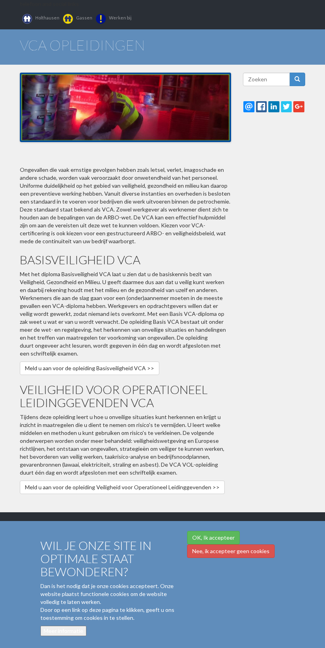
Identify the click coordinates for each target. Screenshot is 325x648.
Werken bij (120, 17)
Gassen (84, 17)
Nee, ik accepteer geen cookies (231, 551)
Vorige (27, 105)
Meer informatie (63, 630)
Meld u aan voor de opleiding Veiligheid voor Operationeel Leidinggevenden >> (122, 487)
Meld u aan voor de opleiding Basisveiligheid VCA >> (89, 368)
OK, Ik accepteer (213, 537)
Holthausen (47, 17)
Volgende (223, 105)
